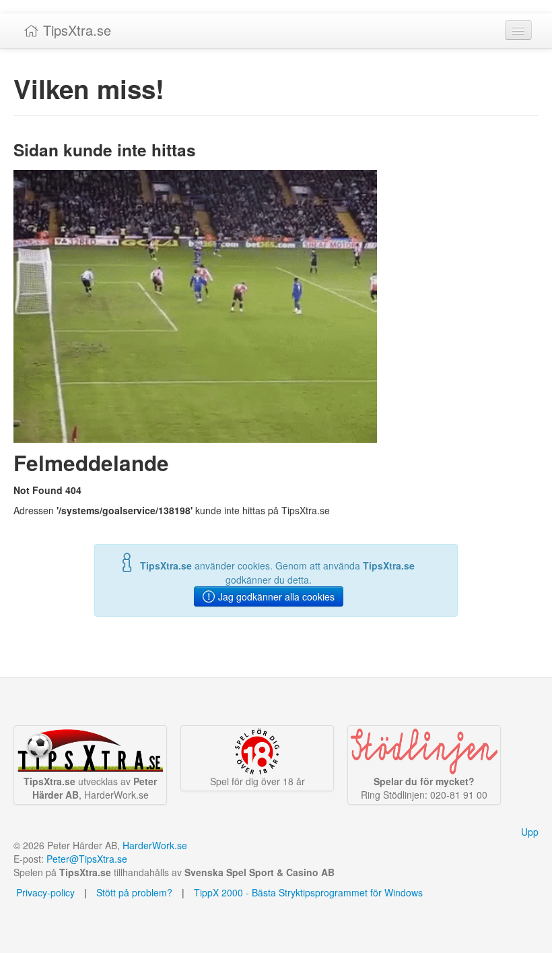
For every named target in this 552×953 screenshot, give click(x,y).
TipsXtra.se (75, 30)
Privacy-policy (44, 892)
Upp (530, 831)
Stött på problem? (134, 892)
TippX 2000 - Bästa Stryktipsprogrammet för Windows (308, 892)
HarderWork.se (155, 845)
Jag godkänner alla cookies (275, 596)
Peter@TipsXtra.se (86, 858)
